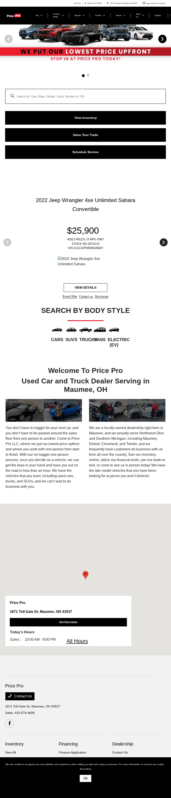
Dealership (122, 743)
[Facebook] (9, 723)
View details (85, 287)
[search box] (85, 94)
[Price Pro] (17, 15)
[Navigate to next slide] (167, 38)
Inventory (14, 743)
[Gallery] (85, 38)
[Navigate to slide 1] (83, 75)
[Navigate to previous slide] (3, 38)
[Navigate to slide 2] (88, 75)
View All (10, 752)
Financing (68, 743)
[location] (107, 3)
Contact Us (22, 696)
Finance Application (72, 752)
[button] (85, 575)
